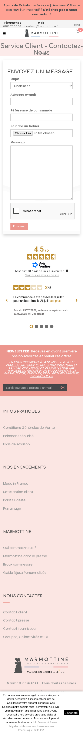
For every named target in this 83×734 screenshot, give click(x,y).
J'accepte (71, 712)
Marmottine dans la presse (25, 556)
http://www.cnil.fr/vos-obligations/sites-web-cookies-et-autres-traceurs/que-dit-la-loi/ (32, 726)
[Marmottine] (41, 33)
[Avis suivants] (76, 301)
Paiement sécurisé (18, 435)
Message (18, 142)
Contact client (15, 612)
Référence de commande (31, 110)
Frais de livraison (16, 444)
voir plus (55, 300)
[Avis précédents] (7, 301)
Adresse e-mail (23, 95)
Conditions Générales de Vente (29, 427)
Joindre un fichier (25, 126)
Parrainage (12, 508)
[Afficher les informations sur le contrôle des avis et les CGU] (67, 270)
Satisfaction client (18, 491)
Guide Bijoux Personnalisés (24, 572)
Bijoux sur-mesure (18, 564)
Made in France (15, 483)
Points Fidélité (14, 500)
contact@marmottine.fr (41, 26)
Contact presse (16, 620)
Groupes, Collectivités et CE (26, 636)
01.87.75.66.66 (12, 26)
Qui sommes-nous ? (19, 547)
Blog (77, 24)
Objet (15, 79)
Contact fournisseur (20, 628)
